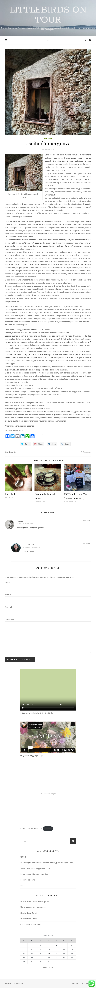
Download (48, 829)
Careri (34, 913)
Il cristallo (10, 494)
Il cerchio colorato (27, 879)
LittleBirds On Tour (48, 15)
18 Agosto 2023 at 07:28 (25, 524)
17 (49, 953)
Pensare (48, 139)
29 (32, 961)
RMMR (23, 857)
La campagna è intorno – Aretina (34, 874)
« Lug (45, 967)
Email (8, 594)
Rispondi (87, 520)
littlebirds (11, 452)
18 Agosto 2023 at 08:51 (31, 547)
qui (42, 755)
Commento (9, 619)
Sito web (8, 607)
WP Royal (19, 983)
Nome (8, 582)
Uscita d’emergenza (40, 901)
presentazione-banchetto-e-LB (31, 829)
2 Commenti (86, 452)
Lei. (21, 885)
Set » (51, 967)
